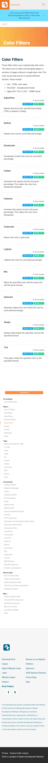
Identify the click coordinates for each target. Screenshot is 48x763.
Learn (4, 673)
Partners (29, 664)
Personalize (8, 535)
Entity (6, 501)
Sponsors (30, 668)
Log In (4, 24)
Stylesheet (8, 555)
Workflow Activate (11, 565)
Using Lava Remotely (12, 597)
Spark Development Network (31, 757)
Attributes (8, 433)
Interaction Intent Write (13, 525)
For (5, 457)
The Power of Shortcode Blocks (16, 586)
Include (7, 460)
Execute (7, 515)
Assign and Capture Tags (14, 444)
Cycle (6, 454)
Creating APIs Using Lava (13, 600)
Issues (5, 664)
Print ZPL (7, 538)
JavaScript (8, 531)
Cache (6, 491)
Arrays (6, 426)
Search (7, 545)
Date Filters (8, 416)
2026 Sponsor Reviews (36, 673)
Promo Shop (31, 677)
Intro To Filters (9, 410)
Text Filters (8, 413)
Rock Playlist (8, 686)
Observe (7, 541)
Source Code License (19, 753)
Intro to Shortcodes (11, 576)
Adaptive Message (11, 488)
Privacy (5, 753)
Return (6, 474)
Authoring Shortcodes (12, 582)
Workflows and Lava (12, 603)
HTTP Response (10, 518)
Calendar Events (10, 495)
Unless (6, 464)
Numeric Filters (10, 420)
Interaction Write (10, 528)
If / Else (7, 447)
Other (6, 436)
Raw (6, 470)
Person (7, 429)
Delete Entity (9, 505)
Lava (6, 477)
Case (6, 451)
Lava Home (24, 393)
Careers (5, 682)
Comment (8, 467)
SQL (5, 551)
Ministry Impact (8, 677)
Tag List (7, 558)
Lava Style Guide (10, 402)
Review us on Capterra (35, 659)
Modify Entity (9, 508)
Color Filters (8, 423)
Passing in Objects (11, 589)
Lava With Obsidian (11, 610)
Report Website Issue (11, 668)
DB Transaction (10, 498)
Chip (28, 682)
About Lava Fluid (10, 607)
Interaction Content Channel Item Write (19, 521)
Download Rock (8, 659)
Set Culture (8, 548)
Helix (6, 613)
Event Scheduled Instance (14, 511)
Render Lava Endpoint (12, 568)
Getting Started (10, 485)
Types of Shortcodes (12, 579)
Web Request (9, 561)
